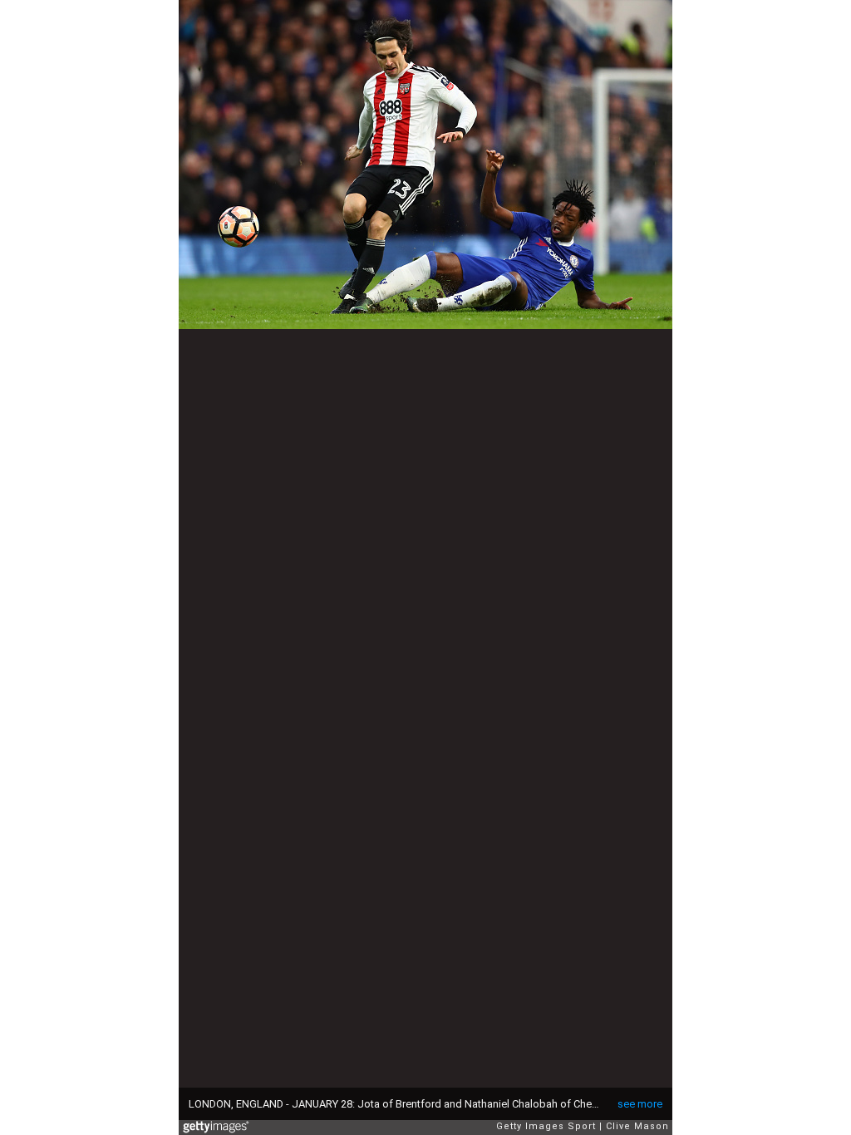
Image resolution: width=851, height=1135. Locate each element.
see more (639, 1104)
